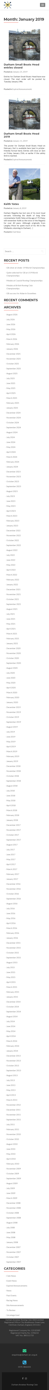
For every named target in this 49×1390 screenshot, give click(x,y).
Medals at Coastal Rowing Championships (24, 280)
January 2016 (12, 938)
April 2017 (11, 864)
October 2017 (12, 835)
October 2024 (12, 422)
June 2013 (10, 1085)
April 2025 (11, 393)
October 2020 (12, 658)
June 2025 (10, 383)
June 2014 (10, 1026)
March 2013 (11, 1100)
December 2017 (13, 825)
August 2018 (11, 785)
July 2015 (10, 967)
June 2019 (10, 736)
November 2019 (13, 712)
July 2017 (10, 849)
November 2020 (13, 653)
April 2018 (11, 805)
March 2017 (11, 869)
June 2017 (10, 854)
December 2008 (13, 1203)
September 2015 (13, 957)
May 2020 (10, 682)
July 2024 (10, 437)
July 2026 (10, 319)
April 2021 (11, 628)
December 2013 (13, 1055)
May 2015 (10, 977)
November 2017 (13, 830)
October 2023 (12, 481)
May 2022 (10, 565)
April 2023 (11, 511)
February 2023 (12, 520)
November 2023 (13, 476)
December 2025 (13, 354)
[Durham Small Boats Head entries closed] (24, 44)
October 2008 (12, 1213)
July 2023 (10, 496)
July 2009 (10, 1188)
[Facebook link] (22, 1378)
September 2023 (13, 486)
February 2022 (12, 579)
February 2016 (12, 933)
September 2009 (13, 1178)
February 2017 (12, 874)
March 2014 (11, 1041)
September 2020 (13, 663)
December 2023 (13, 471)
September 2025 (13, 368)
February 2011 (12, 1129)
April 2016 (11, 923)
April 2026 (11, 334)
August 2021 (11, 609)
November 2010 (13, 1134)
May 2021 (10, 624)
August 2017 (11, 844)
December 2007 (13, 1247)
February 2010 (12, 1163)
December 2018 (13, 766)
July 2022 (10, 555)
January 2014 (12, 1051)
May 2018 (10, 800)
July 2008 (10, 1227)
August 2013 (11, 1075)
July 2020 (10, 673)
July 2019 (10, 731)
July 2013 (10, 1080)
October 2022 (12, 540)
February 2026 (12, 344)
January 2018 (12, 820)
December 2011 (13, 1109)
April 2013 (11, 1095)
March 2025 (11, 398)
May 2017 (10, 859)
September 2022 (13, 545)
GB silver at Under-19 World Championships (25, 267)
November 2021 (13, 594)
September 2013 (13, 1070)
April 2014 (11, 1036)
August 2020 (11, 668)
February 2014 (12, 1046)
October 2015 (12, 952)
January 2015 (12, 997)
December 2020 (13, 648)
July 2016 (10, 908)
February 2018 (12, 815)
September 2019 (13, 722)
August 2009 (11, 1183)
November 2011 (13, 1114)
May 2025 (10, 388)
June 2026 (10, 324)
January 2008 (12, 1242)
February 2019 (12, 756)
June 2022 (10, 560)
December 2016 (13, 884)
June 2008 (10, 1232)
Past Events (11, 1295)
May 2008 (10, 1237)
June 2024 (10, 442)
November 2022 (13, 535)
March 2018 (11, 810)
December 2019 (13, 707)
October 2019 (12, 717)
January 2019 (12, 761)
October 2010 (12, 1139)
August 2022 (11, 550)
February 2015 (12, 992)
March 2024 (11, 457)
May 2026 (10, 329)
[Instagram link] (26, 1378)
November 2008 (13, 1208)
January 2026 (12, 349)
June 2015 (10, 972)
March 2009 (11, 1198)
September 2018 (13, 781)
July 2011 (10, 1124)
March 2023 (11, 516)
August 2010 (11, 1144)
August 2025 (11, 373)
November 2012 (13, 1105)
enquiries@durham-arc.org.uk (24, 1355)
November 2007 (13, 1252)
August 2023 (11, 491)
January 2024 (12, 466)
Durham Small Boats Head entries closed (21, 66)
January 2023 (12, 525)
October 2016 (12, 893)
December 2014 (13, 1001)
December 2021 (13, 589)
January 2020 (12, 702)
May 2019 (10, 741)
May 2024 (10, 447)
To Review (10, 1310)
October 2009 (12, 1173)
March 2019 (11, 751)
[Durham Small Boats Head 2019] (24, 113)
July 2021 (10, 614)
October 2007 (12, 1257)
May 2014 (10, 1031)
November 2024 (13, 417)
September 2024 (13, 427)
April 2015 (11, 982)
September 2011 (13, 1119)
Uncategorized (12, 1315)
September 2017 (13, 839)
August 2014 (11, 1016)
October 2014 (12, 1006)
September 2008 (13, 1217)
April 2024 (11, 452)
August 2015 (11, 962)
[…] (31, 228)
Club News (16, 232)
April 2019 (11, 746)
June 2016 (10, 913)
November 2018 (13, 771)
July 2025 (10, 378)
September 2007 (13, 1262)
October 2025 (12, 363)
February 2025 (12, 403)
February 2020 (12, 697)
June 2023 (10, 501)
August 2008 (11, 1222)
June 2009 (10, 1193)
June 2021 (10, 619)
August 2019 (11, 727)
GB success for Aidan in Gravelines (21, 293)
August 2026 (11, 314)
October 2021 (12, 599)
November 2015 (13, 947)
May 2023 (10, 506)
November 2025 (13, 358)
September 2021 (13, 604)
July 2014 (10, 1021)
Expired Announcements (22, 89)
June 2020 (10, 677)
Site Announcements (15, 1305)
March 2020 (11, 692)
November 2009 (13, 1168)
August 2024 (11, 432)
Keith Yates (11, 204)
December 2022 (13, 530)
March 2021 (11, 633)
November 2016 (13, 889)
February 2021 (12, 638)
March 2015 (11, 987)
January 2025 (12, 408)
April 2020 (11, 687)
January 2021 (12, 643)
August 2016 (11, 903)
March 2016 (11, 928)
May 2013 (10, 1090)
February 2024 (12, 462)
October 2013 (12, 1065)
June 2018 (10, 795)
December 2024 (13, 412)
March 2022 (11, 574)
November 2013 (13, 1060)
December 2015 (13, 943)
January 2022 (12, 584)
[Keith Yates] (24, 184)
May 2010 (10, 1154)
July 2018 (10, 790)
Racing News (12, 1300)
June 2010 (10, 1149)
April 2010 (11, 1159)
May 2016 (10, 918)
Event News (11, 1280)
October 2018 (12, 776)
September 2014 (13, 1011)
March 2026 (11, 339)
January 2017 (12, 879)
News (8, 1290)
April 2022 (11, 570)
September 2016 (13, 898)
